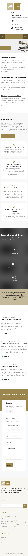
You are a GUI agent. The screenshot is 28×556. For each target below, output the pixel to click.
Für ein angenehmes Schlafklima (11, 96)
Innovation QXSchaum (8, 57)
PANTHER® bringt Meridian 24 (10, 366)
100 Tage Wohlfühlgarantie (13, 82)
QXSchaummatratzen (6, 516)
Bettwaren (16, 526)
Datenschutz (4, 540)
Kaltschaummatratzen (6, 518)
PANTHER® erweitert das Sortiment (12, 319)
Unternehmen (4, 317)
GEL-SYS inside (17, 516)
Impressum (4, 537)
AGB (2, 542)
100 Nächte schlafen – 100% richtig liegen (13, 77)
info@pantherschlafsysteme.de (19, 17)
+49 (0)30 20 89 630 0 (17, 15)
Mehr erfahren (5, 333)
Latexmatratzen (5, 526)
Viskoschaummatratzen (7, 521)
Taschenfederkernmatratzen (8, 523)
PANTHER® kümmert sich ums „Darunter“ (14, 344)
